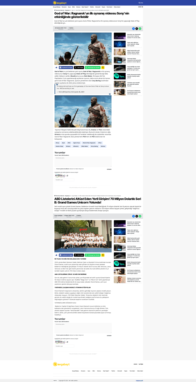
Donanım (64, 7)
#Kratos (68, 146)
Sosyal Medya (56, 7)
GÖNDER (109, 169)
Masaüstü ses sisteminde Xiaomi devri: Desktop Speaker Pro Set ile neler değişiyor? (133, 36)
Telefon (92, 7)
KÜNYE (135, 364)
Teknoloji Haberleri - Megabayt (63, 10)
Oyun (69, 7)
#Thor (100, 143)
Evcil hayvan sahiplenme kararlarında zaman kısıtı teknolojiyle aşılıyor (133, 92)
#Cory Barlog (94, 146)
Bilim (73, 7)
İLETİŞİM (141, 364)
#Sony (57, 143)
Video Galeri (117, 7)
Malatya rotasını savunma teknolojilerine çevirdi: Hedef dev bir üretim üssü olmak (134, 279)
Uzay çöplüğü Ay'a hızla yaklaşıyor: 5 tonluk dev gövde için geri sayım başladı (133, 68)
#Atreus (103, 146)
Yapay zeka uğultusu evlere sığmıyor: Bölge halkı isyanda (133, 44)
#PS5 (69, 143)
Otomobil (97, 7)
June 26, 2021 (79, 92)
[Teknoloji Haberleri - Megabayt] (61, 364)
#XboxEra (75, 146)
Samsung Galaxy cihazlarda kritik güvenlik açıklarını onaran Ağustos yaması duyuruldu (134, 60)
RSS (56, 380)
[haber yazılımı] (139, 380)
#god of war (76, 143)
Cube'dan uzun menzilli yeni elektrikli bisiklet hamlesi (133, 84)
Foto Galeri (109, 7)
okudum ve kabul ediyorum (70, 168)
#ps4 (63, 143)
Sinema (78, 7)
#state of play (59, 146)
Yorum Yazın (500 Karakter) (62, 155)
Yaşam (103, 7)
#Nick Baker (84, 146)
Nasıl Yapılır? (85, 7)
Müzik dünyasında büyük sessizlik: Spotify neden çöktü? (134, 76)
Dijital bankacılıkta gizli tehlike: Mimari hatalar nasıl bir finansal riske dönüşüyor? (133, 52)
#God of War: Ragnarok (89, 143)
